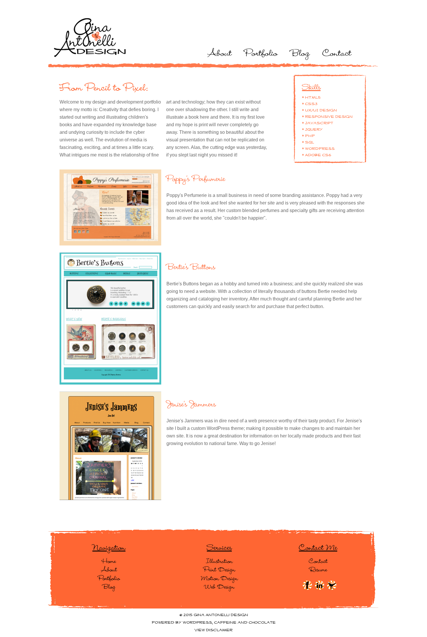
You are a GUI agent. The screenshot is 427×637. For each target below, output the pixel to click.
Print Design (219, 569)
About (220, 52)
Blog (300, 52)
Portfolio (261, 52)
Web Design (219, 586)
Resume (318, 569)
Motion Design (219, 578)
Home (109, 561)
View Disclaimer (213, 630)
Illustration (219, 561)
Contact (336, 52)
